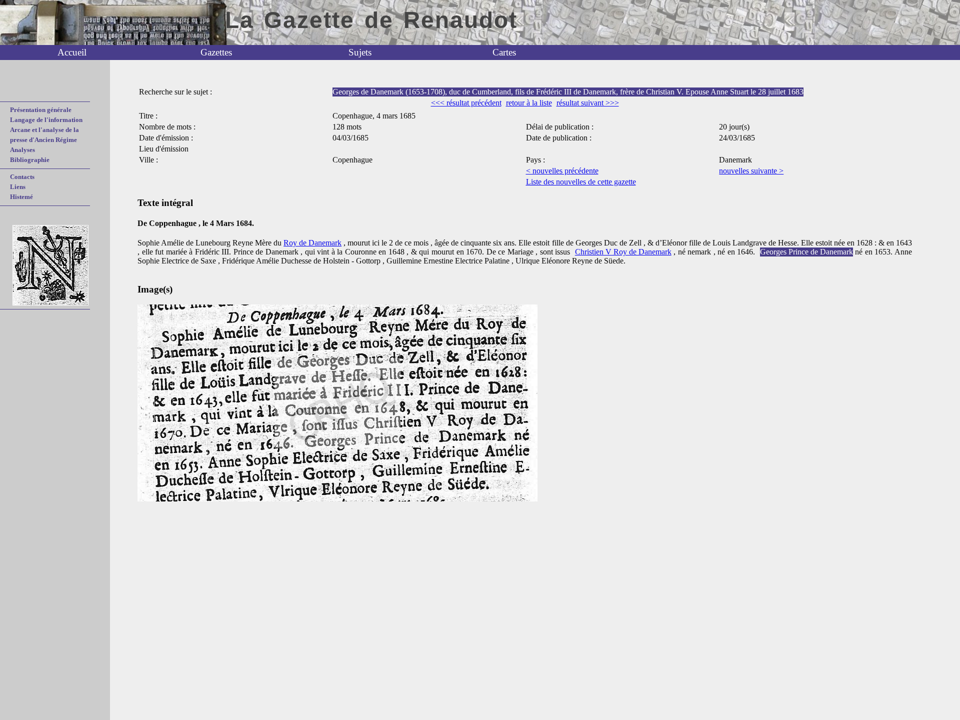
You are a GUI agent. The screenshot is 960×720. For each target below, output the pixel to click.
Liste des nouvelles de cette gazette (581, 182)
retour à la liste (529, 102)
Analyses (22, 150)
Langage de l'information (46, 120)
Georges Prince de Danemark (806, 252)
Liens (18, 186)
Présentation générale (41, 110)
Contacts (22, 176)
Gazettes (216, 52)
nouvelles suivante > (751, 170)
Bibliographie (30, 160)
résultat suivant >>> (587, 102)
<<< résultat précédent (466, 102)
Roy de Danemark (313, 242)
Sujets (360, 52)
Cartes (504, 52)
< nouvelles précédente (562, 170)
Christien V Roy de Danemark (623, 252)
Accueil (72, 52)
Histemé (21, 196)
